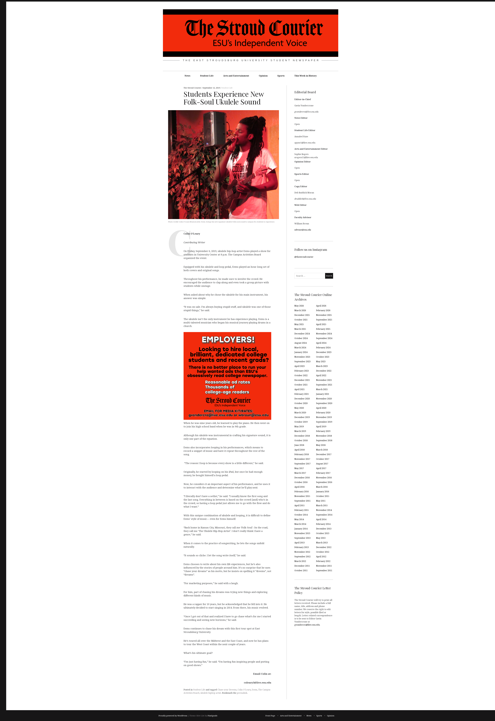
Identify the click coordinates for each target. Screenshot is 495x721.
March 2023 (322, 366)
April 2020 (321, 407)
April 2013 (299, 542)
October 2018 (301, 440)
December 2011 (302, 565)
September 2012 (302, 556)
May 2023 (320, 361)
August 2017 (322, 463)
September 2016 (324, 482)
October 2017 (322, 459)
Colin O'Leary (244, 689)
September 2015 (302, 500)
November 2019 (324, 417)
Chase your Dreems (227, 689)
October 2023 (322, 356)
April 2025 (321, 324)
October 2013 (322, 533)
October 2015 (322, 496)
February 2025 (323, 329)
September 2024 (324, 338)
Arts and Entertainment (236, 75)
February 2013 (301, 547)
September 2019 (324, 421)
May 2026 (299, 305)
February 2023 (301, 370)
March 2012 (300, 561)
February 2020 (323, 412)
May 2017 (299, 468)
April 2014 (321, 519)
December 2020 (302, 398)
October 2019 (301, 421)
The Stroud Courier (193, 88)
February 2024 (323, 347)
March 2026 (300, 310)
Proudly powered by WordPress (173, 715)
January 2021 (322, 394)
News (187, 75)
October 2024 (301, 338)
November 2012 (302, 551)
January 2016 (322, 491)
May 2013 (320, 538)
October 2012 (322, 551)
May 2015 (320, 500)
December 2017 (323, 454)
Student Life (206, 75)
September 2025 (324, 319)
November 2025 (324, 315)
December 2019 (302, 417)
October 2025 (301, 319)
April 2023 (299, 366)
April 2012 (321, 556)
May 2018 (320, 445)
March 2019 (300, 431)
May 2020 (299, 407)
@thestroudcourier (303, 256)
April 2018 (299, 449)
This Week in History (305, 75)
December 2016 (302, 477)
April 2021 (299, 389)
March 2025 (300, 329)
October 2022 (301, 375)
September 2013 (302, 538)
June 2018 (299, 445)
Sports (280, 75)
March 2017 (300, 473)
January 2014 (300, 528)
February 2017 (323, 473)
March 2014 (300, 524)
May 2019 (299, 426)
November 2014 (324, 510)
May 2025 (299, 324)
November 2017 (302, 459)
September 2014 (324, 514)
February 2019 (323, 431)
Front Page (270, 715)
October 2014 (301, 514)
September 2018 (324, 440)
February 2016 (301, 491)
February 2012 (323, 561)
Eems (254, 689)
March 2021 (322, 389)
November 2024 (324, 333)
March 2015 (322, 505)
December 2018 (302, 435)
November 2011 (324, 565)
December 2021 (302, 380)
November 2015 (302, 496)
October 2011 (301, 570)
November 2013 (302, 533)
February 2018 (301, 454)
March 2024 (300, 347)
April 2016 (299, 486)
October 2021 (301, 384)
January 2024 (300, 352)
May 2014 (299, 519)
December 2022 (323, 370)
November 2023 (302, 356)
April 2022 (321, 375)
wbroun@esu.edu (302, 229)
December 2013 (323, 528)
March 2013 (322, 542)
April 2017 (321, 468)
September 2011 (324, 570)
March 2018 (322, 449)
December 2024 (302, 333)
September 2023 (302, 361)
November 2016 (324, 477)
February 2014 (323, 524)
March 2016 (322, 486)
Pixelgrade (212, 715)
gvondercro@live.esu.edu (307, 624)
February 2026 (323, 310)
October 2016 (301, 482)
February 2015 (301, 510)
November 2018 (324, 435)
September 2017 (302, 463)
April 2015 (299, 505)
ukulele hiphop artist (210, 692)
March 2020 (300, 412)
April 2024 (321, 342)
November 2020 (324, 398)
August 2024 (300, 342)
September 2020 (324, 403)
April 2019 (321, 426)
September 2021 (324, 384)
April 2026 (321, 305)
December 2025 (302, 315)
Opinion (263, 75)
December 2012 (323, 547)
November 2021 (324, 380)
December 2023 (323, 352)
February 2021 (301, 394)
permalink (242, 692)
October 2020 (301, 403)
